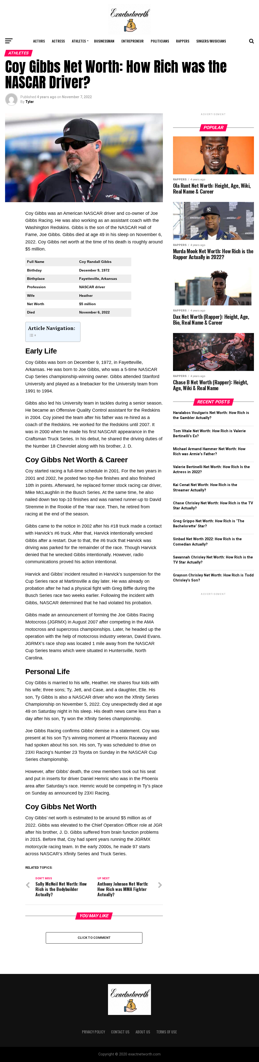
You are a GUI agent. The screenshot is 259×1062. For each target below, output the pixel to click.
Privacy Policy (93, 1031)
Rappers (182, 41)
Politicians (160, 41)
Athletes (79, 41)
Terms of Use (166, 1031)
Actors (39, 41)
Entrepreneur (132, 41)
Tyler (29, 102)
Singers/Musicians (211, 41)
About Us (143, 1031)
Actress (58, 41)
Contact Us (120, 1031)
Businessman (104, 41)
